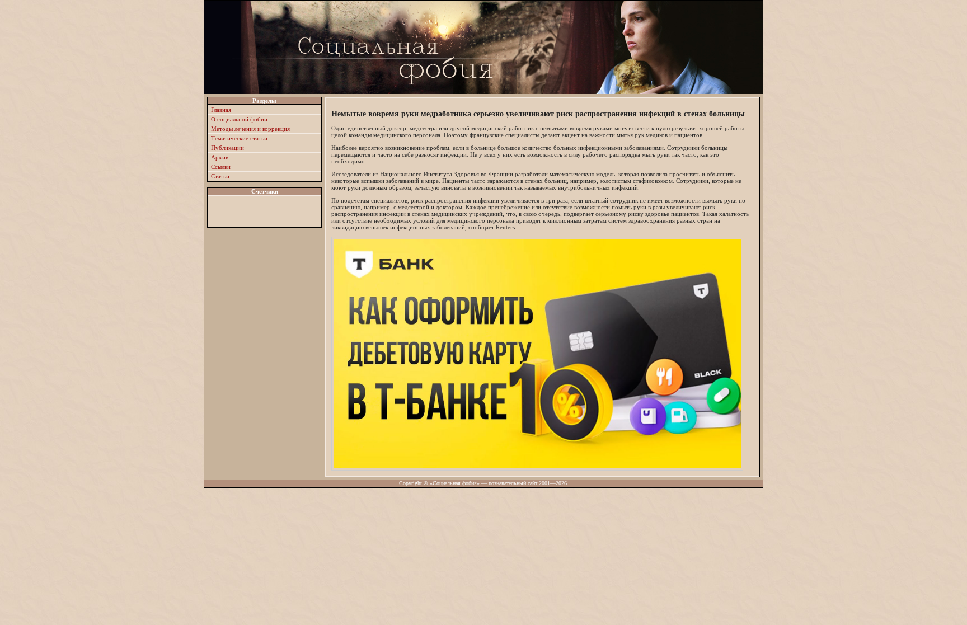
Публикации (227, 147)
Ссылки (221, 166)
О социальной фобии (239, 119)
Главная (221, 109)
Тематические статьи (239, 138)
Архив (219, 157)
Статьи (220, 176)
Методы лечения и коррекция (250, 128)
